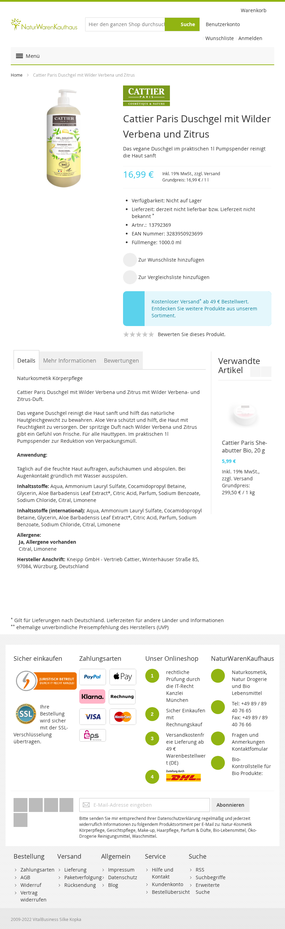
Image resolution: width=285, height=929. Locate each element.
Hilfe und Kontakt (162, 873)
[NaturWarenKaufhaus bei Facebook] (36, 803)
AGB (25, 877)
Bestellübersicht (171, 892)
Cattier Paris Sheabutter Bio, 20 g (244, 446)
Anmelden (250, 38)
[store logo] (44, 24)
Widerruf (31, 885)
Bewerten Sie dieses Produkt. (192, 334)
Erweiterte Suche (208, 888)
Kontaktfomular (250, 748)
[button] (163, 260)
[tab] (26, 360)
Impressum (121, 869)
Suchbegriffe (211, 877)
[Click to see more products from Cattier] (197, 95)
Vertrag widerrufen (34, 896)
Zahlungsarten (38, 869)
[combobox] (142, 24)
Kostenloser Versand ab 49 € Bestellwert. (200, 301)
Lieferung (75, 869)
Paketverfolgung (83, 877)
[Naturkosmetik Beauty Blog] (20, 818)
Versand (212, 173)
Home (17, 75)
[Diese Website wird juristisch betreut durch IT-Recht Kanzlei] (46, 672)
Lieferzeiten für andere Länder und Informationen (165, 620)
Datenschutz (122, 877)
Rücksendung (80, 885)
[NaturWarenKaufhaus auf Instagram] (66, 803)
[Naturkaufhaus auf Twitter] (21, 803)
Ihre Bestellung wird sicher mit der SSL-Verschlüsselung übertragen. (41, 724)
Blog (113, 885)
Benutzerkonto (223, 24)
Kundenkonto (167, 884)
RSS (200, 869)
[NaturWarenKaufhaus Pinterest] (51, 803)
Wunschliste (219, 38)
